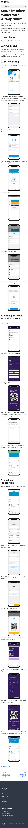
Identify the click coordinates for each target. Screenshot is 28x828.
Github (20, 51)
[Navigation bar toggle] (2, 2)
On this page (5, 6)
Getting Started (6, 789)
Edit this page (6, 766)
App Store (6, 51)
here (8, 55)
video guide (20, 55)
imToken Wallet (18, 41)
